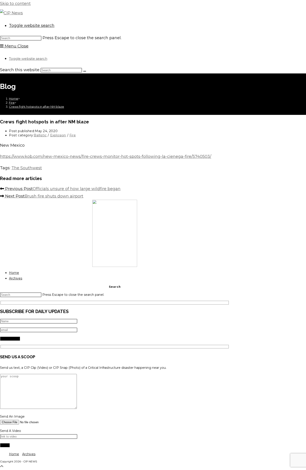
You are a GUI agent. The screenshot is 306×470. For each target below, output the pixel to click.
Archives (15, 278)
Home (14, 273)
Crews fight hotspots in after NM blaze (36, 106)
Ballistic (40, 135)
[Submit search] (84, 71)
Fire (72, 135)
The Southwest (26, 167)
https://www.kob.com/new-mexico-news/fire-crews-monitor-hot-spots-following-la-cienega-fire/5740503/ (105, 156)
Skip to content (15, 3)
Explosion (58, 135)
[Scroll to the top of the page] (2, 466)
